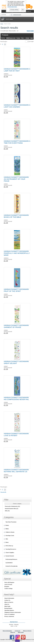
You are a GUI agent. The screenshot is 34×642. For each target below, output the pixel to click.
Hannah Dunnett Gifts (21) (11, 508)
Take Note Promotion (11, 522)
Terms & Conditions (9, 614)
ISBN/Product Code (11, 38)
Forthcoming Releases (11, 559)
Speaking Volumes (9, 610)
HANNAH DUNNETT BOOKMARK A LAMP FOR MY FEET (17, 70)
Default (27, 38)
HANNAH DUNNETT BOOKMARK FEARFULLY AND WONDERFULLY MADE (17, 253)
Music (7, 542)
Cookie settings (8, 588)
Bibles (7, 528)
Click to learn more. (12, 6)
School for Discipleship (11, 566)
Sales (31, 38)
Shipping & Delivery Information (12, 612)
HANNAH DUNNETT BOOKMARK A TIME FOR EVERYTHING (17, 142)
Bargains (6, 586)
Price (22, 38)
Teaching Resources (11, 549)
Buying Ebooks (8, 608)
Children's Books (10, 532)
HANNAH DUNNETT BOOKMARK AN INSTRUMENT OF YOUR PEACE (16, 179)
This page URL (3, 492)
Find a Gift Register (9, 582)
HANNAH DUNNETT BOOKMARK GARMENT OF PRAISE (16, 326)
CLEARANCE (9, 562)
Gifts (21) (7, 510)
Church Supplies (10, 552)
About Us (6, 604)
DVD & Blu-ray (9, 545)
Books (7, 525)
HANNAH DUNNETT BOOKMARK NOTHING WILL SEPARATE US (16, 471)
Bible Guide (7, 606)
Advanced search (17, 14)
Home (1, 23)
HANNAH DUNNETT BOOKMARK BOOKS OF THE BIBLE (16, 216)
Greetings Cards (10, 535)
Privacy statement (9, 616)
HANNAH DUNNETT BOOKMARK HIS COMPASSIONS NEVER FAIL (16, 398)
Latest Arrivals (8, 584)
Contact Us (7, 600)
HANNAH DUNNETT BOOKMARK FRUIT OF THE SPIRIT (16, 290)
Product (18, 38)
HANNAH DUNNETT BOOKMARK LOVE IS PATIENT (16, 434)
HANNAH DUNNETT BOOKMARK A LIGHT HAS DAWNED (17, 106)
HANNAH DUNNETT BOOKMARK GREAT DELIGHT (16, 362)
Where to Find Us (8, 602)
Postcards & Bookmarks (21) (12, 506)
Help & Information (9, 598)
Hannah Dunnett (10, 556)
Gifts (7, 539)
